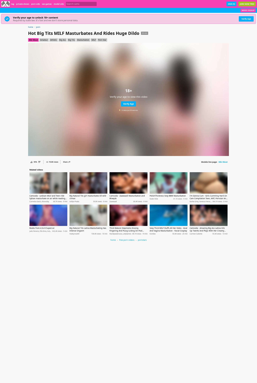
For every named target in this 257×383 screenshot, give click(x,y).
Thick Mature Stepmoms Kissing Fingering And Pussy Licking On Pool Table (125, 229)
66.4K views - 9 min (140, 201)
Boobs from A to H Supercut (41, 228)
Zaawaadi (113, 201)
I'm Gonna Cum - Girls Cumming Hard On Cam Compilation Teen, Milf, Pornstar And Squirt (208, 197)
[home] (5, 4)
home (30, 27)
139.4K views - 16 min (99, 234)
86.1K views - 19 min (140, 234)
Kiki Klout (33, 40)
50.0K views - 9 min (100, 201)
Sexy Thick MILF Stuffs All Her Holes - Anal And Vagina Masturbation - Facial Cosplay (168, 229)
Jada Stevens (34, 231)
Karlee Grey (194, 201)
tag (12, 4)
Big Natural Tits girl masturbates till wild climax (87, 197)
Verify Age (246, 19)
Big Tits (71, 40)
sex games (47, 4)
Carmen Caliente (196, 234)
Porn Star (102, 40)
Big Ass (62, 40)
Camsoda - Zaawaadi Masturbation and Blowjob (127, 197)
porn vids (35, 4)
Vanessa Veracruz (206, 201)
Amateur (44, 40)
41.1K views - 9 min (180, 199)
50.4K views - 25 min (180, 234)
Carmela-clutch (35, 201)
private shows (22, 4)
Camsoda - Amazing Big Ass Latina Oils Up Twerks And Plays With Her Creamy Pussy (207, 229)
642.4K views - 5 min (59, 231)
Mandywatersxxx (115, 234)
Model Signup (248, 10)
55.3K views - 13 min (220, 234)
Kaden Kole (154, 199)
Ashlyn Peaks (74, 201)
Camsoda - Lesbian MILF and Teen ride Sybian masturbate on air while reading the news (47, 197)
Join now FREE (247, 4)
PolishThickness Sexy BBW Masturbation (168, 195)
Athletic (53, 40)
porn (38, 27)
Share (65, 162)
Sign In (231, 4)
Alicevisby (45, 201)
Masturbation (83, 40)
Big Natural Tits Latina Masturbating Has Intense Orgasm (87, 229)
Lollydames (127, 234)
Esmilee (153, 234)
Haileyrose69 (74, 234)
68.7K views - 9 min (60, 201)
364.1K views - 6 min (220, 201)
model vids (59, 4)
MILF (94, 40)
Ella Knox (43, 231)
